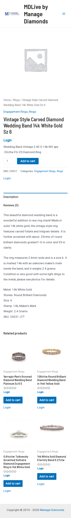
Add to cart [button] (13, 400)
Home (7, 100)
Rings (16, 100)
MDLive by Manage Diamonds (36, 14)
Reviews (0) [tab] (11, 205)
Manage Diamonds (52, 510)
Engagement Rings (15, 111)
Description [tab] (10, 197)
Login (7, 140)
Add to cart (28, 161)
